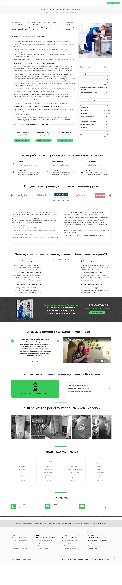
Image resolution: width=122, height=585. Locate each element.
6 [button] (58, 200)
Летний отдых (48, 463)
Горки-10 (22, 472)
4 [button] (55, 200)
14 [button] (68, 200)
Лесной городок (48, 461)
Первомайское (99, 472)
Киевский (100, 480)
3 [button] (54, 200)
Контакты (107, 559)
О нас (90, 559)
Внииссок (22, 466)
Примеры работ (17, 543)
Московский (99, 466)
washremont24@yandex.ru (97, 546)
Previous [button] (12, 195)
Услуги (69, 559)
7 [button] (59, 200)
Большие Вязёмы (22, 461)
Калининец (73, 480)
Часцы (74, 475)
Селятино (100, 463)
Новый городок (48, 475)
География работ (98, 559)
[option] (22, 195)
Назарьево (48, 466)
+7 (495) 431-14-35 (113, 3)
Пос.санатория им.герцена (74, 469)
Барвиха (22, 463)
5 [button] (57, 200)
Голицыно (22, 469)
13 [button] (67, 200)
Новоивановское (48, 472)
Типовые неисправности (20, 546)
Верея (74, 478)
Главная (48, 12)
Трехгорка (74, 461)
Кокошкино (99, 475)
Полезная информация (20, 548)
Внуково (99, 469)
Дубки (74, 463)
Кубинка (22, 480)
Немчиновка (48, 469)
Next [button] (110, 195)
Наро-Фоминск (99, 461)
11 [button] (64, 200)
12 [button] (66, 200)
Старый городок (74, 472)
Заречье (22, 478)
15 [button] (69, 200)
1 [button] (52, 200)
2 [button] (53, 200)
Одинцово (48, 478)
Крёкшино (99, 478)
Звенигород (74, 466)
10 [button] (63, 200)
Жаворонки (22, 475)
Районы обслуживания (20, 540)
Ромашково (48, 480)
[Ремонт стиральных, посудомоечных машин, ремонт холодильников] (11, 3)
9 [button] (62, 200)
